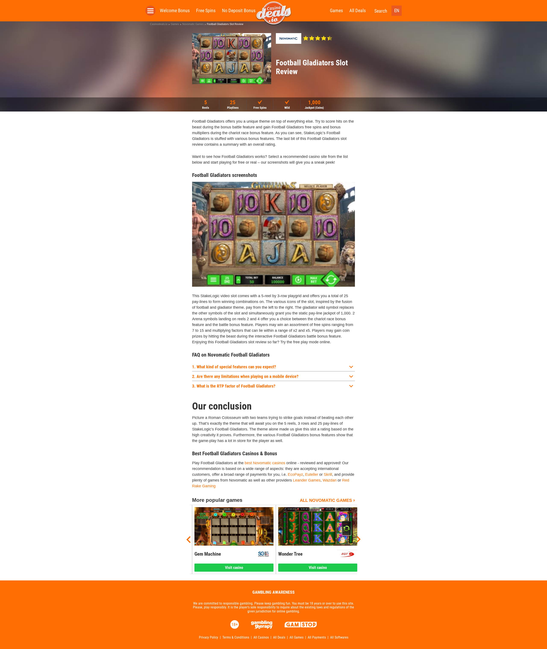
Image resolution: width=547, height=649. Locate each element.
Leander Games (307, 480)
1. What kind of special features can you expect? (234, 366)
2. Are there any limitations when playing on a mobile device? (245, 376)
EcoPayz (295, 474)
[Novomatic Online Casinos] (288, 38)
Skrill (328, 474)
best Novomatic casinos (265, 463)
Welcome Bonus (175, 10)
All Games (296, 637)
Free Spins (206, 10)
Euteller (311, 474)
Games (336, 10)
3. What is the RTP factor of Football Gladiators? (233, 386)
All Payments (317, 637)
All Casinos (261, 637)
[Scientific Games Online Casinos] (263, 554)
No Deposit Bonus (239, 10)
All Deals (357, 10)
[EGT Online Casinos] (347, 554)
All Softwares (339, 637)
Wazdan (330, 480)
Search (380, 11)
